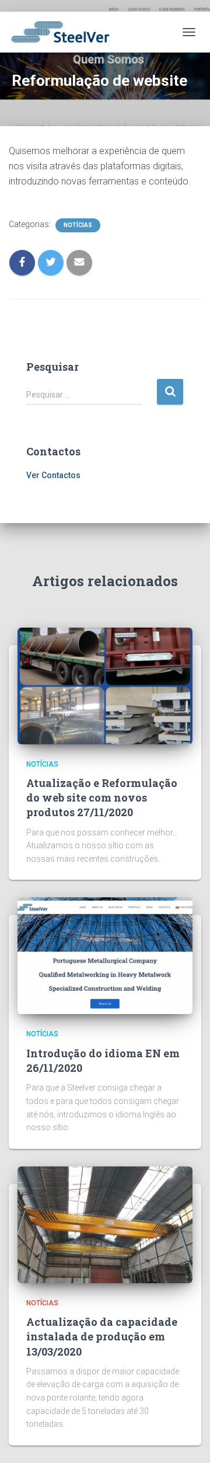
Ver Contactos (53, 475)
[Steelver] (64, 32)
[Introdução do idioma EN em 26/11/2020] (105, 955)
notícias (78, 225)
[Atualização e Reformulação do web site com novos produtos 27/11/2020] (105, 684)
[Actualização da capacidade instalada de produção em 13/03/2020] (105, 1224)
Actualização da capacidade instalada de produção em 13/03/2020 (101, 1336)
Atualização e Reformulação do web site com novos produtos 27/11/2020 (101, 797)
